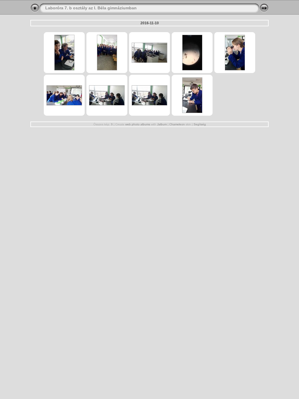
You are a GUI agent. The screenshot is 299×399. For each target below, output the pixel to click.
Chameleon (177, 124)
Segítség (200, 124)
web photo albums (137, 124)
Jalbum (162, 124)
